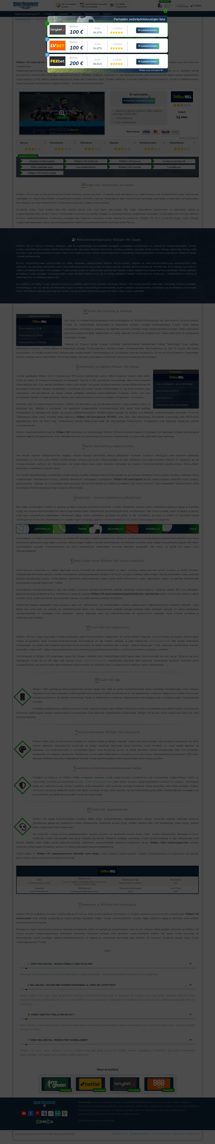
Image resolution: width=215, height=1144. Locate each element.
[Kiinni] (165, 11)
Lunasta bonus (148, 30)
